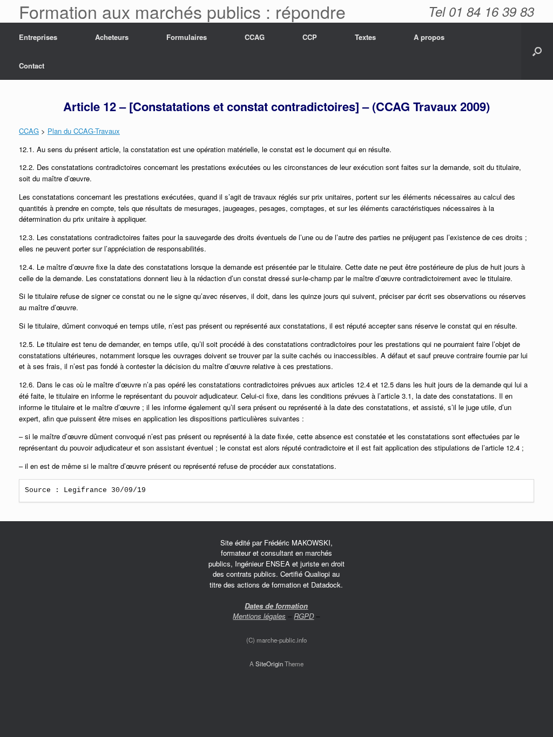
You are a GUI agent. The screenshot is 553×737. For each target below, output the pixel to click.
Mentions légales (259, 616)
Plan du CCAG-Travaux (84, 131)
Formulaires (186, 37)
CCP (309, 37)
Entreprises (38, 37)
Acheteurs (112, 37)
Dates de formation (276, 605)
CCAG (255, 37)
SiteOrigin (269, 663)
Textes (365, 37)
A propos (429, 37)
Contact (31, 65)
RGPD (304, 616)
